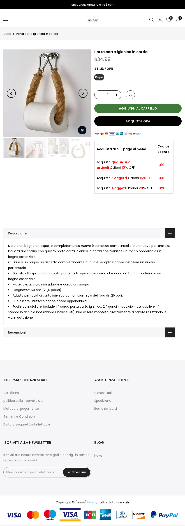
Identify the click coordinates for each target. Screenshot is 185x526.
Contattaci (103, 392)
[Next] (83, 93)
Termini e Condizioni (19, 416)
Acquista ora (138, 121)
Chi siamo (11, 392)
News (98, 455)
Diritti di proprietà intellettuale (26, 424)
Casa (7, 34)
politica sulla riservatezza (23, 400)
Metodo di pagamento (21, 408)
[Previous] (11, 93)
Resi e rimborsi (105, 408)
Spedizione (102, 400)
